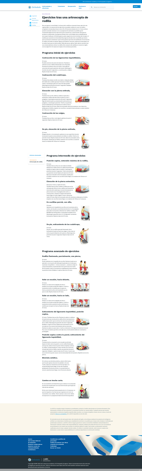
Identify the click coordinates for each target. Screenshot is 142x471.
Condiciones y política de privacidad (57, 440)
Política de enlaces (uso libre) (59, 442)
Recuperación (72, 6)
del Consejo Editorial (34, 441)
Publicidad (53, 446)
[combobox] (137, 6)
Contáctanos (32, 449)
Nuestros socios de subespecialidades (33, 447)
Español (136, 6)
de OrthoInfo (32, 442)
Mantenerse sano (82, 7)
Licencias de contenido (57, 444)
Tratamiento (61, 6)
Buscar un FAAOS (56, 448)
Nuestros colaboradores (35, 444)
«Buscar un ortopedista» (61, 414)
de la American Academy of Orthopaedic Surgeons (97, 1)
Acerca (30, 439)
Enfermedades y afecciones (47, 7)
